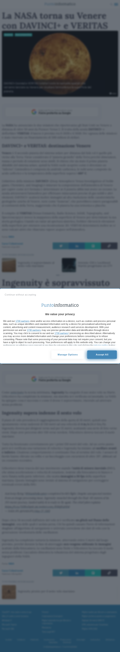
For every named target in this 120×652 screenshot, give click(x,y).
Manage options (68, 354)
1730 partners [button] (22, 321)
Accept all (102, 354)
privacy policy (101, 345)
